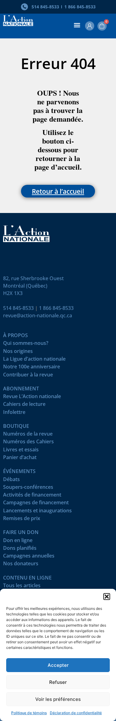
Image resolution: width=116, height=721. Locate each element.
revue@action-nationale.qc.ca (37, 315)
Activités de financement (32, 496)
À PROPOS (15, 337)
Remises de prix (21, 520)
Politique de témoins (29, 712)
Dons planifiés (20, 549)
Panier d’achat (20, 459)
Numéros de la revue (28, 435)
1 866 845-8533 (56, 308)
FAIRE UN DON (21, 534)
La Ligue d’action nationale (34, 360)
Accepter (58, 665)
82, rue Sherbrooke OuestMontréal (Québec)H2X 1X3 (33, 286)
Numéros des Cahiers (28, 443)
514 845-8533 (18, 308)
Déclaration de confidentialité (76, 712)
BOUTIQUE (16, 427)
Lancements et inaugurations (37, 512)
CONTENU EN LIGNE (27, 579)
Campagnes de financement (36, 504)
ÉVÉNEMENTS (19, 473)
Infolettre (14, 413)
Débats (11, 481)
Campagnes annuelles (28, 557)
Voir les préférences (58, 699)
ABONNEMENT (21, 390)
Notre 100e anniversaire (31, 368)
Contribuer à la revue (28, 376)
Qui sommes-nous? (25, 344)
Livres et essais (21, 451)
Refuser (58, 682)
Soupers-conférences (28, 488)
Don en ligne (17, 542)
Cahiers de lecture (24, 405)
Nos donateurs (20, 565)
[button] (107, 596)
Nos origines (18, 352)
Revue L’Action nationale (32, 398)
